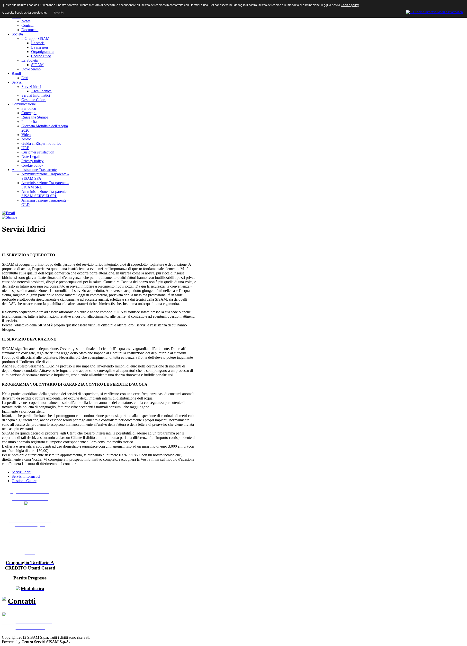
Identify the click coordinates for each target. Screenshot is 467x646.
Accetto (58, 12)
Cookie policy (350, 5)
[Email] (8, 213)
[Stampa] (9, 217)
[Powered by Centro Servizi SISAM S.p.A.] (434, 11)
